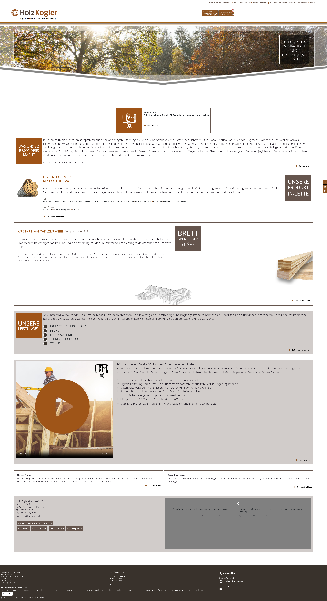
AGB (220, 589)
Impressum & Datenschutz (229, 587)
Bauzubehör (77, 209)
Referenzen (283, 3)
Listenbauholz (128, 201)
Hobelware (117, 201)
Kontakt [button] (313, 3)
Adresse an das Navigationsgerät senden (35, 523)
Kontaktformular (57, 528)
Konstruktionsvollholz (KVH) (101, 201)
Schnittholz (157, 201)
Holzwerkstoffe (168, 201)
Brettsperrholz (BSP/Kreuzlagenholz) (57, 201)
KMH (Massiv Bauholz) (143, 201)
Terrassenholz (181, 201)
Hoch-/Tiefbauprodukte (242, 3)
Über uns (304, 3)
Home (211, 3)
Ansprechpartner (74, 528)
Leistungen (273, 3)
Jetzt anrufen (23, 528)
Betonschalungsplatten (62, 209)
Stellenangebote (294, 3)
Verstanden (7, 594)
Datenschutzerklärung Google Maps (263, 516)
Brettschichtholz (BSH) (81, 201)
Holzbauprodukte (225, 3)
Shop (216, 3)
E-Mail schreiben (39, 528)
